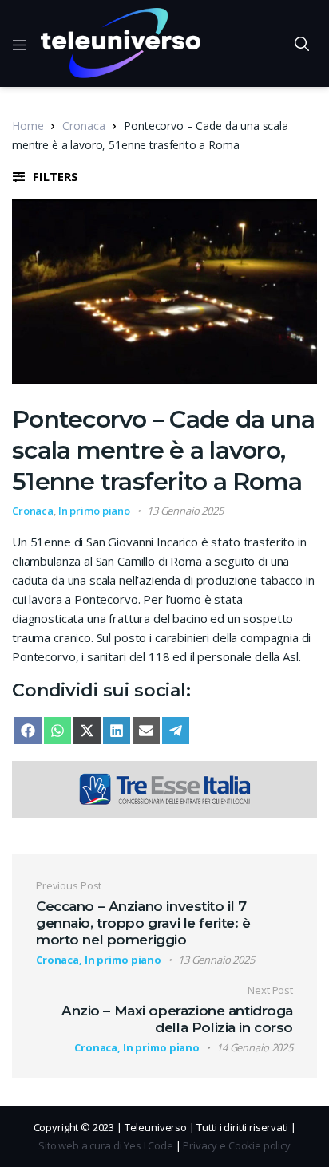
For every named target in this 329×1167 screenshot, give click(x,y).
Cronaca (83, 125)
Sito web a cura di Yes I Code (105, 1145)
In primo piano (94, 510)
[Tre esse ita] (164, 788)
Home (27, 125)
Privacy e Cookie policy (237, 1145)
